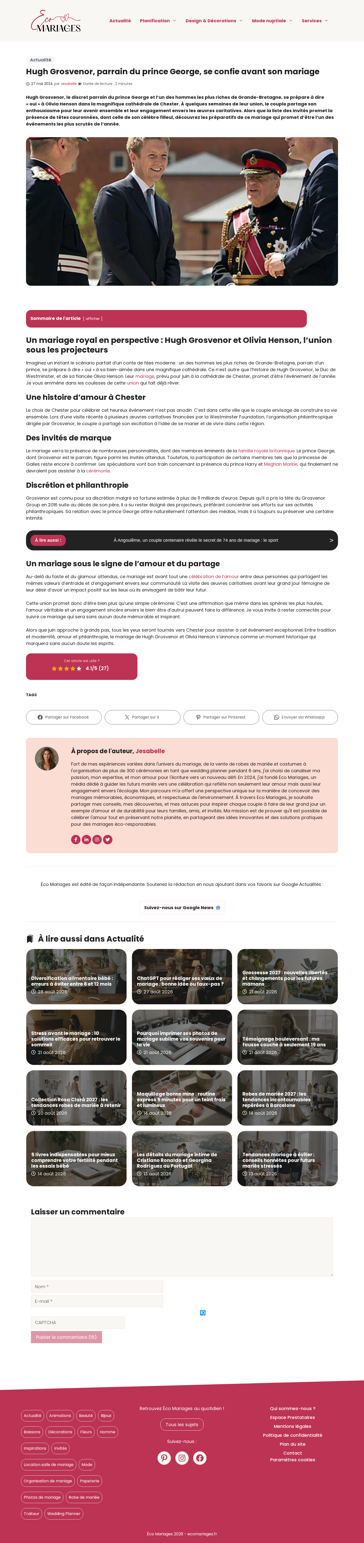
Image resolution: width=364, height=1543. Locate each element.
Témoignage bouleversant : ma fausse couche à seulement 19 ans (284, 1042)
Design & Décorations (211, 21)
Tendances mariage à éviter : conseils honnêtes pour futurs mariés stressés (278, 1160)
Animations (60, 1415)
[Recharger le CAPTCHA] (203, 1312)
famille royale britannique (266, 451)
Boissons (32, 1432)
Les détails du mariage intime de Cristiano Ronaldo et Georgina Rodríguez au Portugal (177, 1160)
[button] (203, 1313)
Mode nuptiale (269, 21)
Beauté (86, 1415)
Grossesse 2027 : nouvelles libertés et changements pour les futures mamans (285, 978)
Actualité (120, 21)
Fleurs (86, 1432)
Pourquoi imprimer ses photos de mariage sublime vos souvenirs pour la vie (181, 1039)
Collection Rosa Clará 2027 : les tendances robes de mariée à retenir (76, 1102)
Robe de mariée (84, 1497)
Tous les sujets (182, 1424)
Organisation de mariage (48, 1481)
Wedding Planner (63, 1514)
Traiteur (31, 1514)
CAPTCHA (168, 1313)
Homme (107, 1432)
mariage (144, 376)
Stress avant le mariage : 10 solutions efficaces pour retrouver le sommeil (75, 1039)
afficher (93, 318)
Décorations (60, 1432)
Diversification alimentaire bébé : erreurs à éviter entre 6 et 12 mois (72, 981)
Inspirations (35, 1448)
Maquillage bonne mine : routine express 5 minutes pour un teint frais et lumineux (181, 1100)
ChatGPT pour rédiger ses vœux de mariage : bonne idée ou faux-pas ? (180, 981)
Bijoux (106, 1415)
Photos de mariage (42, 1497)
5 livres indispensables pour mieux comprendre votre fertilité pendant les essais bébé (74, 1160)
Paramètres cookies (292, 1460)
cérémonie (98, 471)
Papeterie (89, 1481)
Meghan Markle (280, 464)
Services (312, 21)
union (133, 383)
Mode (86, 1464)
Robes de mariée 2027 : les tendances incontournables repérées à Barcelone (276, 1100)
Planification (155, 21)
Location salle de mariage (49, 1464)
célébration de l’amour (214, 576)
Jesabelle (69, 83)
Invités (60, 1448)
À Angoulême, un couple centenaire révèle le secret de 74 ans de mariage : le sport (196, 540)
